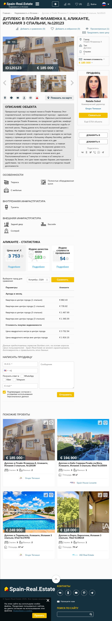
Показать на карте (61, 98)
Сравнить (62, 279)
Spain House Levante (87, 483)
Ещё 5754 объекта (93, 121)
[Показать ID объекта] (30, 98)
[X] (90, 152)
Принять (39, 615)
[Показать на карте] (5, 98)
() (69, 4)
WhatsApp (29, 376)
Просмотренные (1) (99, 29)
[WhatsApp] (98, 152)
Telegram (20, 379)
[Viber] (94, 152)
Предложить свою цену (98, 32)
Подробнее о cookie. (23, 611)
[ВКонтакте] (82, 152)
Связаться (94, 115)
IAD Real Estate (86, 555)
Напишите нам (68, 601)
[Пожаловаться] (37, 98)
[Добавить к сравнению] (46, 422)
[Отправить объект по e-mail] (18, 98)
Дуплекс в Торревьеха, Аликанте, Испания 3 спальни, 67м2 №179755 (28, 536)
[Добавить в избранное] (51, 422)
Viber (8, 379)
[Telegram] (102, 152)
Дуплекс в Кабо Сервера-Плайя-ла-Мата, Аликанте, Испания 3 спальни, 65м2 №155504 (83, 464)
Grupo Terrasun (93, 108)
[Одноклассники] (86, 152)
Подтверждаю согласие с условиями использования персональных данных (20, 394)
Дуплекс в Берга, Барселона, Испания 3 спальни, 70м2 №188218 (80, 536)
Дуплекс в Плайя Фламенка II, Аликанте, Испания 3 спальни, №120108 (26, 464)
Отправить (65, 394)
